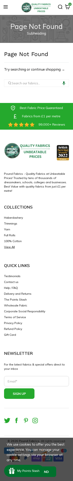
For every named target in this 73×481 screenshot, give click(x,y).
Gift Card (10, 335)
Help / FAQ (11, 288)
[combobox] (36, 83)
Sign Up (19, 394)
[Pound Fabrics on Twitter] (7, 420)
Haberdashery (13, 217)
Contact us (11, 282)
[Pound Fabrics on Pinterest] (26, 420)
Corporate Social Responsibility (24, 311)
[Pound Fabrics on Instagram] (35, 420)
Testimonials (12, 276)
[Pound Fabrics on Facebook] (16, 420)
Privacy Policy (13, 323)
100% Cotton (13, 241)
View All (9, 247)
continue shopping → (48, 69)
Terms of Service (15, 317)
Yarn (7, 229)
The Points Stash (15, 299)
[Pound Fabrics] (36, 7)
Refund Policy (13, 329)
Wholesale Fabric (15, 305)
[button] (64, 83)
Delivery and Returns (17, 294)
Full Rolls (9, 235)
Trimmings (10, 223)
